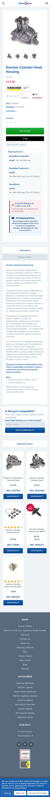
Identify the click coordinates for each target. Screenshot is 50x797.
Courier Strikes (25, 626)
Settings (7, 793)
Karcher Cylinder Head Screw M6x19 (37, 530)
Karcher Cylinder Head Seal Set (13, 531)
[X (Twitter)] (25, 744)
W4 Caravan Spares (25, 713)
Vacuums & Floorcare (25, 704)
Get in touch (26, 731)
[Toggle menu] (3, 3)
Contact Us (25, 639)
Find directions (24, 736)
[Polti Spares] (25, 755)
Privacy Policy (20, 788)
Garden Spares (25, 708)
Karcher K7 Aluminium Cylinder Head (13, 479)
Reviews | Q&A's (25, 257)
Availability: (11, 111)
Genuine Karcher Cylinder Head (36, 479)
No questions (37, 96)
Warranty (25, 635)
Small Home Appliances (25, 691)
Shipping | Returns (25, 647)
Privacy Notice (25, 656)
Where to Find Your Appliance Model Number (25, 630)
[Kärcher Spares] (25, 764)
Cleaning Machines (25, 683)
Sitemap (25, 669)
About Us (25, 643)
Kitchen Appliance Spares (25, 696)
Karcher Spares (25, 687)
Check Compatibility (25, 430)
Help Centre (25, 660)
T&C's (25, 652)
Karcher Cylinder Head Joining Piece (13, 585)
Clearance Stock (25, 717)
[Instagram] (30, 744)
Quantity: (10, 118)
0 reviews (24, 96)
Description (25, 250)
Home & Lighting (25, 700)
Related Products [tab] (25, 444)
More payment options (16, 144)
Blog (25, 664)
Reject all (20, 793)
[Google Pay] (25, 138)
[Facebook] (19, 744)
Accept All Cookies (38, 793)
